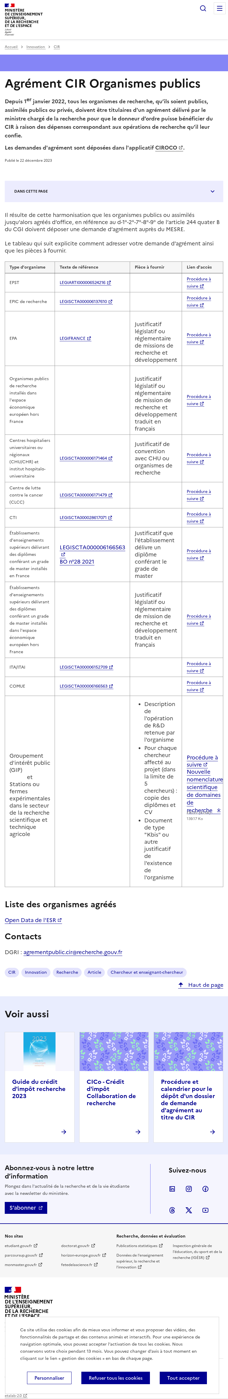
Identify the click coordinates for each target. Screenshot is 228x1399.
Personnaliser (49, 1377)
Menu (220, 8)
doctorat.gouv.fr (75, 1246)
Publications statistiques (136, 1246)
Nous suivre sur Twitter (189, 1210)
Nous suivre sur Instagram (189, 1189)
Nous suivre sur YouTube (205, 1210)
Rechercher (203, 8)
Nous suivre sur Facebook (205, 1189)
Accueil (11, 47)
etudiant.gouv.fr (18, 1246)
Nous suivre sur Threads (172, 1210)
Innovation (36, 47)
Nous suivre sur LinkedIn (172, 1189)
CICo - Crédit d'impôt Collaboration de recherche (111, 1092)
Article (94, 972)
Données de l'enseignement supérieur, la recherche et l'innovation (139, 1261)
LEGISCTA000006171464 (83, 458)
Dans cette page (31, 191)
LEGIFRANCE (73, 338)
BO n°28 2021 (77, 562)
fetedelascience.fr (76, 1265)
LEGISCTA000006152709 (83, 667)
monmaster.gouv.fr (21, 1265)
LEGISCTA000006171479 (83, 495)
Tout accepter (183, 1377)
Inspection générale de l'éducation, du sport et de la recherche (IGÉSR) (197, 1251)
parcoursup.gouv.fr (21, 1255)
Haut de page (205, 985)
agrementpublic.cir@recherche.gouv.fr (72, 952)
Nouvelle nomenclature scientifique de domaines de (205, 791)
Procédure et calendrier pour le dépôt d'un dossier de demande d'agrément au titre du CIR (188, 1099)
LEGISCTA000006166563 (92, 547)
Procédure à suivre (202, 761)
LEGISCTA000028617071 (83, 518)
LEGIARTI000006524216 (82, 283)
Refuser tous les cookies (115, 1377)
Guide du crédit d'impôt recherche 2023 (39, 1088)
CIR (57, 47)
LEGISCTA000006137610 (83, 302)
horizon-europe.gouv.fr (81, 1255)
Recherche (67, 972)
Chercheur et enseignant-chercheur (147, 972)
